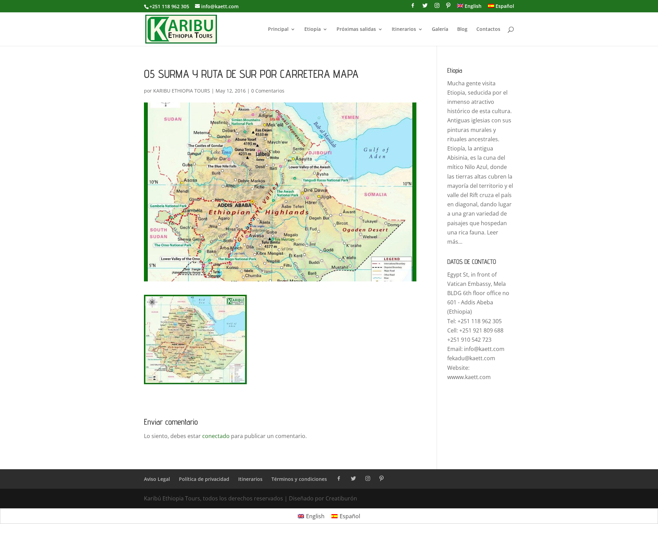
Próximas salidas (356, 29)
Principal (278, 29)
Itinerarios (404, 29)
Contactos (488, 29)
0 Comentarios (267, 90)
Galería (440, 29)
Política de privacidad (204, 479)
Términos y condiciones (299, 479)
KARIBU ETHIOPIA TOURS (181, 90)
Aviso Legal (157, 479)
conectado (216, 436)
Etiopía (312, 29)
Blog (462, 29)
